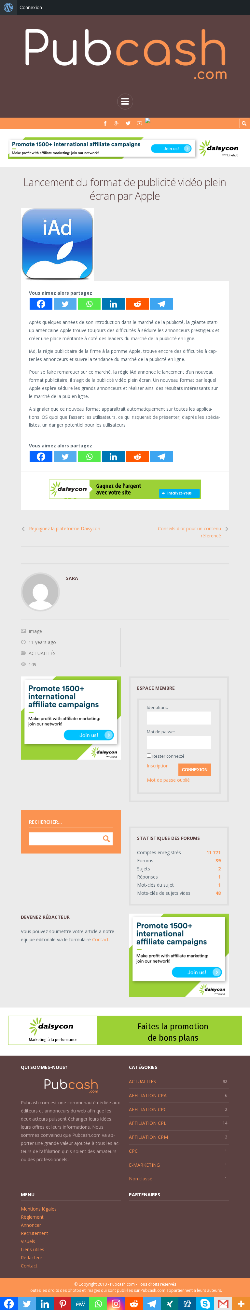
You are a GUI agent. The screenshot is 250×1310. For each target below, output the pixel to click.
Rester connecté (168, 756)
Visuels (28, 1241)
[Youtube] (139, 123)
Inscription (158, 766)
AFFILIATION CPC (148, 1109)
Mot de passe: (161, 732)
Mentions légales (39, 1209)
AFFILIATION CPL (147, 1123)
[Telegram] (161, 304)
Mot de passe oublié (168, 780)
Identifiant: (157, 707)
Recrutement (34, 1233)
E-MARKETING (144, 1165)
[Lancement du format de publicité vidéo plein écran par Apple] (125, 244)
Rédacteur (31, 1257)
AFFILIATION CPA (148, 1095)
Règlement (32, 1217)
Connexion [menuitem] (31, 7)
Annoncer (31, 1225)
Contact (100, 939)
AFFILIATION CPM (148, 1137)
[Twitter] (128, 123)
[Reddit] (137, 304)
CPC (133, 1151)
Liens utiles (32, 1249)
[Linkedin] (113, 304)
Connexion (194, 769)
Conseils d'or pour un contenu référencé (189, 532)
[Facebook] (105, 123)
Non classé (140, 1178)
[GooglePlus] (116, 123)
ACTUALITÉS (42, 653)
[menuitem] (8, 7)
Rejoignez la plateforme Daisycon (64, 528)
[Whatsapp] (89, 304)
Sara (72, 578)
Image (35, 631)
